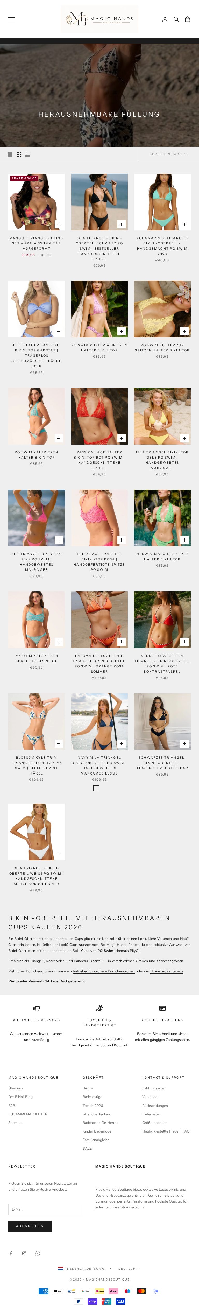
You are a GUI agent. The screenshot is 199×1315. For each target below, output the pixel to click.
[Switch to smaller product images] (19, 154)
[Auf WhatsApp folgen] (37, 1253)
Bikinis (88, 1088)
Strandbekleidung (97, 1114)
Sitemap (15, 1122)
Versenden (150, 1096)
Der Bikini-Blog (20, 1096)
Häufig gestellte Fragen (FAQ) (166, 1131)
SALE (87, 1148)
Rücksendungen (155, 1105)
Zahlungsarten (154, 1088)
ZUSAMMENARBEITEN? (27, 1114)
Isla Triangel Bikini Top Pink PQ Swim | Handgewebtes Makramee (36, 562)
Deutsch (127, 1268)
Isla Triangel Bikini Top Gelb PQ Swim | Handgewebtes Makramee (162, 460)
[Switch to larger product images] (10, 154)
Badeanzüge (92, 1096)
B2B (11, 1105)
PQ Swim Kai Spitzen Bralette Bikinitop (36, 658)
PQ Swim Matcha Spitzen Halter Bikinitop (162, 556)
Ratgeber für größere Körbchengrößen (104, 971)
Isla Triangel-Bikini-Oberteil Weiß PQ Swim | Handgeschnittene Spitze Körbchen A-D (36, 876)
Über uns (15, 1088)
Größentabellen (154, 1122)
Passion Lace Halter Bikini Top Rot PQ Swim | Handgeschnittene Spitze (99, 460)
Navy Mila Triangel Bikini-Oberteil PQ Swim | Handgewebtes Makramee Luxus (99, 765)
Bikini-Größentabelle (166, 971)
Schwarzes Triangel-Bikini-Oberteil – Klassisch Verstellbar (162, 763)
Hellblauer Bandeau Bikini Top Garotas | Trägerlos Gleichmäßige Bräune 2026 (36, 355)
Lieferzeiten (151, 1114)
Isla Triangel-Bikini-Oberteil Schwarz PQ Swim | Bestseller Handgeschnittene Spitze (99, 248)
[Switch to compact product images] (27, 154)
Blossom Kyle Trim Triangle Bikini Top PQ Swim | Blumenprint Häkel (36, 765)
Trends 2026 (93, 1105)
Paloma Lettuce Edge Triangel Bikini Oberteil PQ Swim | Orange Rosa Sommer (99, 663)
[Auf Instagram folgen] (24, 1253)
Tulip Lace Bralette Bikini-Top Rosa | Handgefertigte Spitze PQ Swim (99, 562)
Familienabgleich (96, 1139)
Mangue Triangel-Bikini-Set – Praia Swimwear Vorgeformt (36, 243)
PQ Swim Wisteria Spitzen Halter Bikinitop (99, 347)
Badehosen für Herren (100, 1122)
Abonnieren (30, 1226)
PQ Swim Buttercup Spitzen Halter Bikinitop (162, 347)
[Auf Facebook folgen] (10, 1253)
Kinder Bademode (97, 1131)
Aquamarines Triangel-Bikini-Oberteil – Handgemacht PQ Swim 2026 (162, 246)
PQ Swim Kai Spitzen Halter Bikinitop (36, 454)
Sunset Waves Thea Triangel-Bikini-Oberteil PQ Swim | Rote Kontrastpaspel (162, 663)
